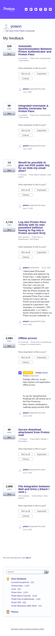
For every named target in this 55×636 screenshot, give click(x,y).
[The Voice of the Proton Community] (27, 9)
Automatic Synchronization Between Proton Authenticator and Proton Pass (35, 50)
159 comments (23, 496)
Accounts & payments (20, 582)
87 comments (23, 342)
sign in (28, 558)
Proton (14, 612)
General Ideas (37, 496)
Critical (27, 78)
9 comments (23, 58)
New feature (24, 60)
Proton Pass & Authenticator (40, 58)
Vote (9, 54)
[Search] (46, 572)
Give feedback (18, 579)
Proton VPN (16, 602)
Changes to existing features (30, 344)
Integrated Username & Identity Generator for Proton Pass (33, 108)
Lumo (13, 589)
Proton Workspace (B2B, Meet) (24, 606)
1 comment (22, 175)
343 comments (23, 237)
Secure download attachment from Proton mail (34, 432)
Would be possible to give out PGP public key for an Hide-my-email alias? (34, 166)
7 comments (23, 439)
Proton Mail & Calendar (37, 175)
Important (43, 73)
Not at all (27, 73)
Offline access (27, 338)
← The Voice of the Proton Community (19, 31)
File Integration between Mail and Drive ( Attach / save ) (34, 489)
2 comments (23, 115)
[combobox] (26, 572)
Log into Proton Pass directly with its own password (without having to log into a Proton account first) (32, 228)
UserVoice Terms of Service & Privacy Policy (27, 629)
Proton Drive (16, 592)
